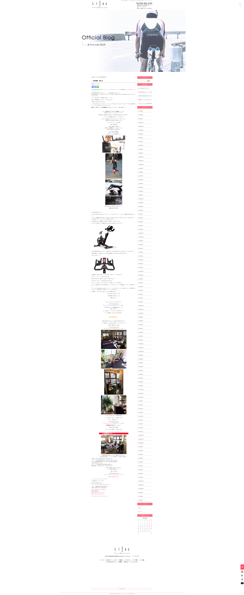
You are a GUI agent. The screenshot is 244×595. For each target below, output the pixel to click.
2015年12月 (141, 481)
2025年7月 (141, 141)
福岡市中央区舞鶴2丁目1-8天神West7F (99, 489)
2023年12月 (141, 198)
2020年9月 (141, 317)
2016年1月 (141, 477)
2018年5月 (141, 370)
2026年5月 (141, 111)
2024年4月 (141, 187)
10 (149, 524)
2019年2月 (141, 336)
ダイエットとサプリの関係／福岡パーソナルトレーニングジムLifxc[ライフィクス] (145, 103)
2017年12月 (141, 389)
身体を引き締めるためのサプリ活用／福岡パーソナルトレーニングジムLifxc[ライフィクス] (145, 95)
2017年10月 (141, 397)
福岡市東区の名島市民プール (114, 118)
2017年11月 (141, 393)
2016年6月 (141, 458)
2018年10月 (141, 351)
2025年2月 (141, 149)
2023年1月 (141, 229)
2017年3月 (141, 423)
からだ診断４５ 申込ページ (144, 88)
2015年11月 (141, 484)
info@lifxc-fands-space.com (99, 493)
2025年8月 (141, 137)
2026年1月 (141, 118)
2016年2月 (141, 473)
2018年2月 (141, 381)
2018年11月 (141, 347)
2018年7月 (141, 362)
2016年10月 (141, 442)
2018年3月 (141, 378)
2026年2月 (141, 114)
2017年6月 (141, 412)
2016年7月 (141, 454)
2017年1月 (141, 431)
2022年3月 (141, 259)
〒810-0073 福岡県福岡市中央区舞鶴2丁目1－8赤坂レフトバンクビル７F (117, 556)
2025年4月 (141, 145)
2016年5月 (141, 462)
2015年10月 (141, 488)
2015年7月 (141, 500)
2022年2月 (141, 263)
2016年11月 (141, 439)
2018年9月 (141, 355)
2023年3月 (141, 225)
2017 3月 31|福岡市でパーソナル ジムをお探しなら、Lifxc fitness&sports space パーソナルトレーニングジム (136, 0)
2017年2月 (141, 427)
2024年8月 (141, 172)
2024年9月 (141, 168)
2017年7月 (141, 408)
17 (149, 526)
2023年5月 (141, 217)
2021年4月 (141, 294)
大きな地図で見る (122, 588)
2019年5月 (141, 332)
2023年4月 (141, 221)
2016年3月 (141, 469)
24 (149, 528)
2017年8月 (141, 404)
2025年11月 (141, 126)
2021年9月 (141, 278)
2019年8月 (141, 324)
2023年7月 (141, 214)
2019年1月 (141, 339)
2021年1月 (141, 301)
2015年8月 (141, 496)
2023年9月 (141, 206)
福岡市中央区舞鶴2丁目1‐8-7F (113, 476)
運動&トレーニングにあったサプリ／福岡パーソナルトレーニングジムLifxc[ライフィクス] (145, 99)
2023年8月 (141, 210)
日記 (140, 507)
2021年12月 (141, 271)
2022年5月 (141, 252)
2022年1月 (141, 267)
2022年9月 (141, 240)
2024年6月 (141, 179)
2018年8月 (141, 359)
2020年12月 (141, 305)
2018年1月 (141, 385)
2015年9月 (141, 492)
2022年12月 (141, 233)
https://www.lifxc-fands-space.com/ (98, 492)
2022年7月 (141, 248)
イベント (140, 511)
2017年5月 (141, 416)
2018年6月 (141, 366)
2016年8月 (141, 450)
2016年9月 (141, 446)
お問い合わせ (126, 561)
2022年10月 (141, 236)
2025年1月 (141, 153)
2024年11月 (141, 160)
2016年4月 (141, 465)
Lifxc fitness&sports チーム (112, 561)
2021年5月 (141, 290)
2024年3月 (141, 191)
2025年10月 (141, 130)
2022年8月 (141, 244)
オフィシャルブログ (133, 561)
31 (149, 530)
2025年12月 (141, 122)
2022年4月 (141, 256)
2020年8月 (141, 320)
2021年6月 (141, 286)
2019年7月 (141, 328)
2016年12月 (141, 435)
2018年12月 (141, 343)
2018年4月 (141, 374)
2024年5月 (141, 183)
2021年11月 (141, 275)
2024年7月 (141, 175)
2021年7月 (141, 282)
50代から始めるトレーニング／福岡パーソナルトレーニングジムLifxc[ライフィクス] (145, 92)
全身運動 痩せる (98, 80)
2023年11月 (141, 202)
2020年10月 (141, 313)
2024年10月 (141, 164)
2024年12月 (141, 156)
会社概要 (120, 561)
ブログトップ (145, 77)
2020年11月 (141, 309)
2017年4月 (141, 420)
